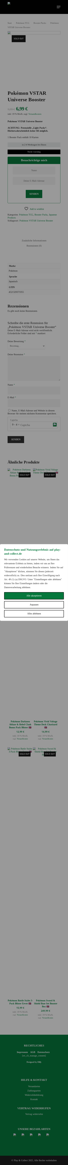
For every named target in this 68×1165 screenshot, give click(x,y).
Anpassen (34, 604)
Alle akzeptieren (34, 595)
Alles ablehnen (34, 613)
